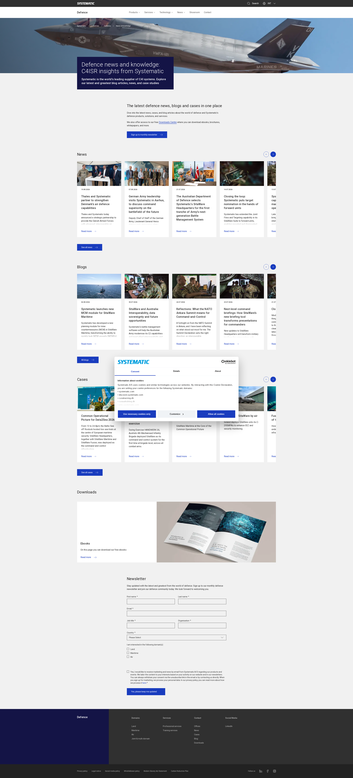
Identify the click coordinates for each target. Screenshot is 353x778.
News (180, 12)
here (144, 683)
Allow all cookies (216, 414)
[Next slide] (273, 154)
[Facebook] (267, 771)
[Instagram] (274, 771)
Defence (82, 12)
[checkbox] (176, 652)
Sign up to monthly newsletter (144, 135)
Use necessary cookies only (136, 414)
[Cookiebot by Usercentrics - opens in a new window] (223, 362)
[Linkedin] (260, 771)
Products (133, 12)
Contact (207, 12)
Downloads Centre (168, 122)
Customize (175, 414)
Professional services (172, 726)
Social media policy (112, 771)
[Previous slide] (266, 154)
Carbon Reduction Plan (179, 771)
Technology (165, 12)
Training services (170, 730)
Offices (197, 726)
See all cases (87, 472)
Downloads (199, 743)
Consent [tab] (135, 371)
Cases (197, 734)
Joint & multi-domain (141, 739)
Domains (136, 718)
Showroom (194, 12)
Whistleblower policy (132, 771)
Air (133, 734)
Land (134, 726)
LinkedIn (228, 726)
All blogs (85, 360)
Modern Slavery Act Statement (155, 771)
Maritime (135, 730)
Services (148, 12)
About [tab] (218, 371)
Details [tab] (176, 371)
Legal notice (96, 771)
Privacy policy (82, 771)
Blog (196, 739)
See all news (86, 247)
